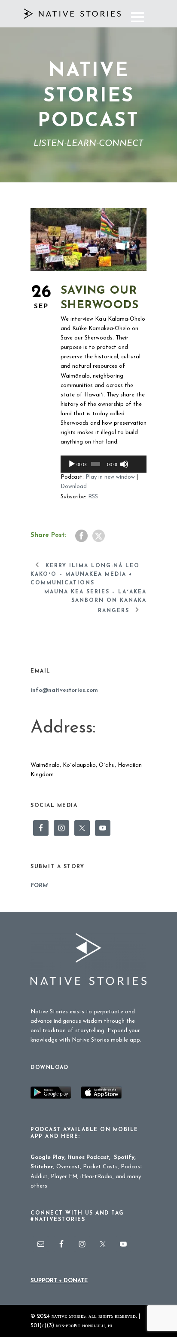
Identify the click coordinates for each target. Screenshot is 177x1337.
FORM (39, 885)
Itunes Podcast (88, 1157)
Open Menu (137, 17)
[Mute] (124, 464)
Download (74, 486)
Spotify (124, 1157)
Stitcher (42, 1167)
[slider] (134, 450)
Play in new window (110, 477)
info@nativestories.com (64, 690)
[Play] (71, 464)
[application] (103, 464)
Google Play (47, 1157)
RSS (93, 497)
